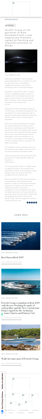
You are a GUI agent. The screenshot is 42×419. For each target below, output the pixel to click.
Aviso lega (35, 410)
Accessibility (20, 412)
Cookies (11, 412)
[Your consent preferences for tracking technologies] (2, 314)
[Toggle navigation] (37, 13)
